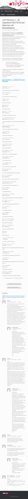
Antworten (15, 329)
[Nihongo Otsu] (14, 3)
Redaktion (3, 14)
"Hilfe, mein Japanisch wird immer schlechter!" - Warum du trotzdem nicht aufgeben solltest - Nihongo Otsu (14, 297)
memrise (21, 278)
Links (21, 11)
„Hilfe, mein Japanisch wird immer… (14, 287)
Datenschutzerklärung (11, 14)
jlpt (16, 278)
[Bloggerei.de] (5, 493)
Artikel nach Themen (8, 11)
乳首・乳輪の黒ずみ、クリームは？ (14, 475)
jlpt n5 (18, 278)
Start (2, 11)
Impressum (16, 11)
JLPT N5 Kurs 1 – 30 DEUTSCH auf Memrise (13, 80)
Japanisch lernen (9, 278)
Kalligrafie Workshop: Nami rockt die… (14, 283)
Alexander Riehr (15, 29)
